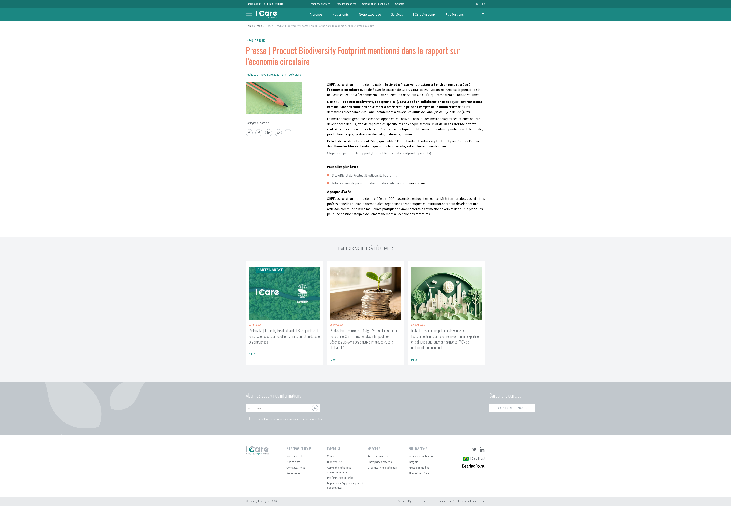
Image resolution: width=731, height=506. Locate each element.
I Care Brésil (477, 458)
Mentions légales (407, 501)
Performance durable (340, 478)
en (476, 4)
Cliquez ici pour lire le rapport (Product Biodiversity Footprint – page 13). (379, 153)
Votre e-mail (255, 408)
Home (249, 26)
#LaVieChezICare (418, 473)
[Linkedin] (268, 132)
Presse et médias (418, 467)
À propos (316, 14)
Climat (331, 456)
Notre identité (295, 456)
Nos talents (340, 14)
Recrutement (294, 473)
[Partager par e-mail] (288, 132)
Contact (399, 4)
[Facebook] (258, 132)
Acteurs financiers (346, 4)
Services (397, 14)
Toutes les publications (422, 456)
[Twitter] (249, 132)
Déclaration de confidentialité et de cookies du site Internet (454, 501)
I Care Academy (424, 14)
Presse (260, 40)
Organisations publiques (375, 4)
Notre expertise (370, 14)
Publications (455, 14)
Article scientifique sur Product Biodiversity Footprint (370, 183)
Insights (413, 462)
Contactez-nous (512, 408)
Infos (259, 26)
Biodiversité (334, 462)
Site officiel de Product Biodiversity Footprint (364, 175)
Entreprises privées (320, 4)
